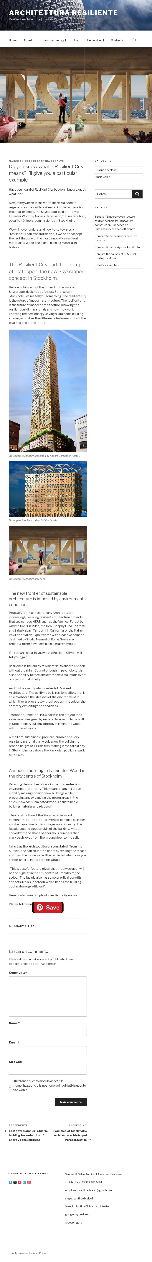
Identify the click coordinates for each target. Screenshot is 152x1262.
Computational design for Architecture (118, 247)
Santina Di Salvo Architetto (92, 1206)
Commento (18, 972)
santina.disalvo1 (83, 1198)
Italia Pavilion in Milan (107, 265)
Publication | (95, 40)
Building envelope (106, 170)
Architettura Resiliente (63, 13)
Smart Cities (24, 926)
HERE (37, 621)
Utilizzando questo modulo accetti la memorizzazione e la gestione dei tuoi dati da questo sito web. (49, 1085)
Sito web (15, 1062)
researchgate (73, 1222)
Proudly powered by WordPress (27, 1253)
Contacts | (118, 40)
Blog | (76, 40)
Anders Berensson (48, 216)
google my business (77, 1214)
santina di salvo (50, 161)
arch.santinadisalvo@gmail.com (92, 1190)
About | (28, 40)
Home (13, 40)
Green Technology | (53, 40)
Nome (14, 1023)
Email (14, 1042)
